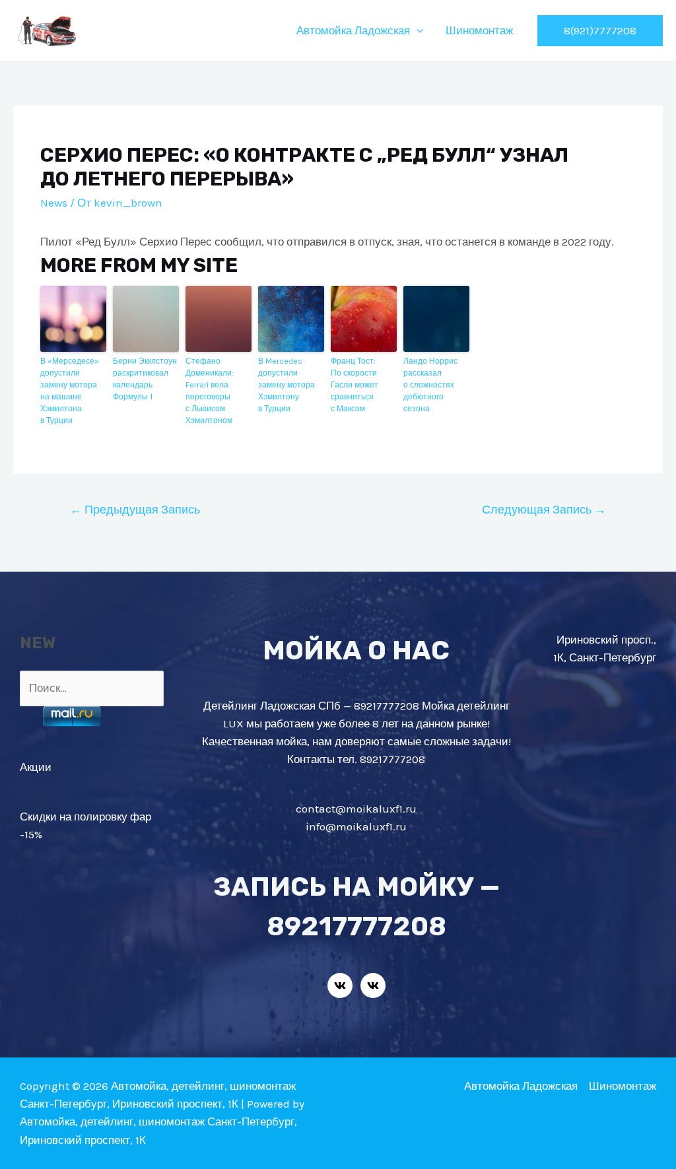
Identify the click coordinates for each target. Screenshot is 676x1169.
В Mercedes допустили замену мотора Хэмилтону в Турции (286, 384)
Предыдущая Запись (135, 509)
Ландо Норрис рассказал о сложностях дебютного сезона (430, 384)
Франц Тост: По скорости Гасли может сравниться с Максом (354, 384)
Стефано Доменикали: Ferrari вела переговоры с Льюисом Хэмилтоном (210, 390)
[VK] (340, 985)
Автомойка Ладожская (353, 30)
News (53, 202)
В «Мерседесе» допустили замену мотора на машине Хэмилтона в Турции (69, 390)
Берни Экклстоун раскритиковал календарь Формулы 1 (145, 378)
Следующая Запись (544, 509)
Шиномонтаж (479, 30)
